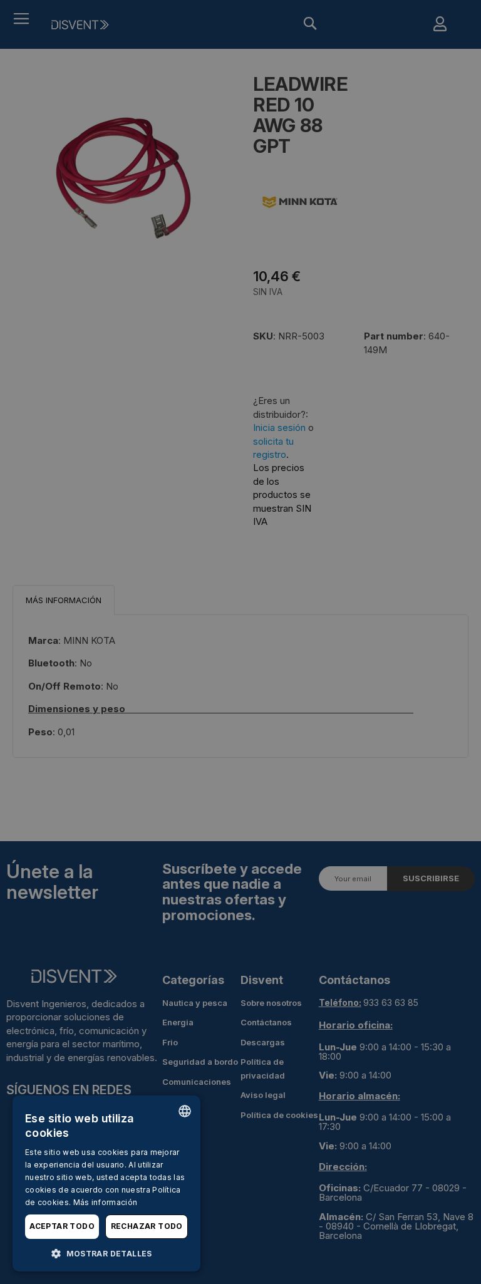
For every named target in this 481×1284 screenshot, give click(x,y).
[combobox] (184, 1111)
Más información (105, 1202)
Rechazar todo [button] (147, 1226)
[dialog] (106, 1183)
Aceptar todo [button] (62, 1226)
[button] (106, 1253)
